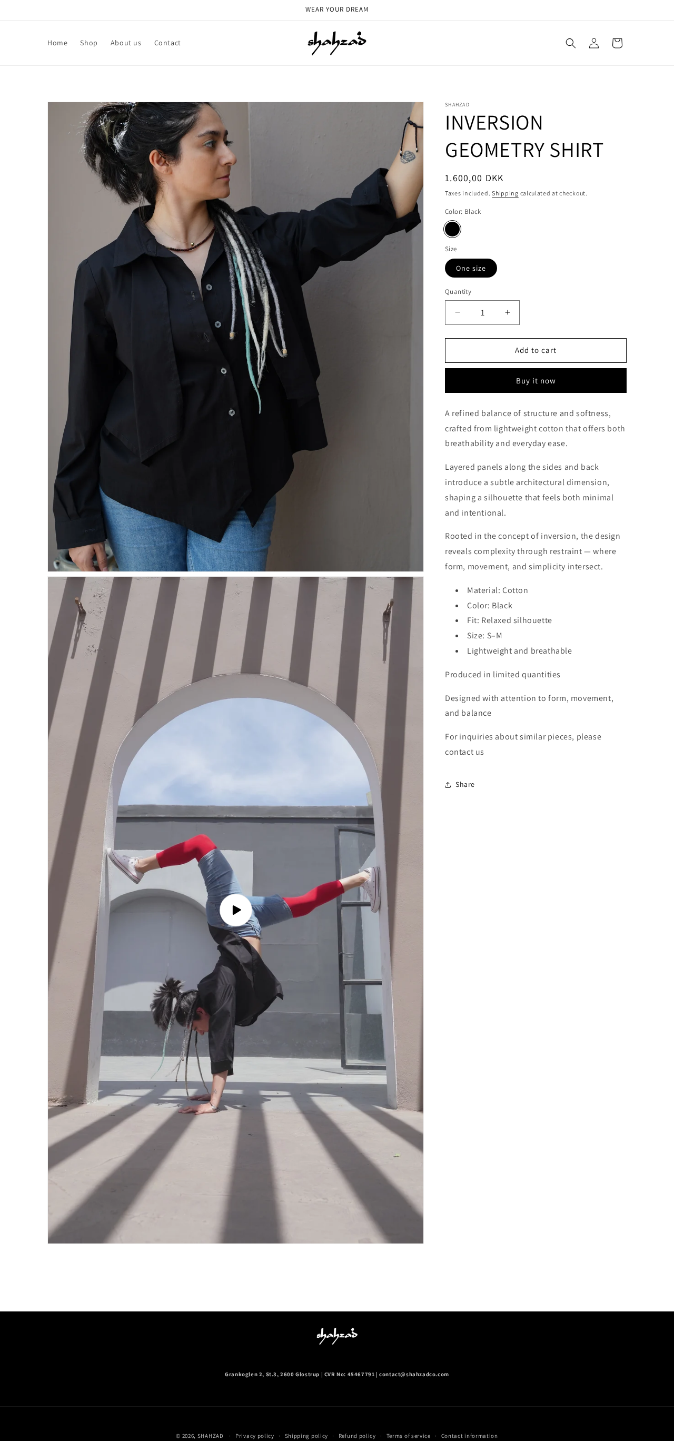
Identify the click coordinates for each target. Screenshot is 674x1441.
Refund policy (357, 1435)
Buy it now (536, 381)
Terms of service (408, 1435)
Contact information (469, 1435)
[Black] (452, 229)
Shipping (505, 193)
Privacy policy (254, 1435)
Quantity (458, 291)
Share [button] (465, 784)
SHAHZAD (210, 1435)
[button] (570, 43)
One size (471, 268)
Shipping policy (307, 1435)
